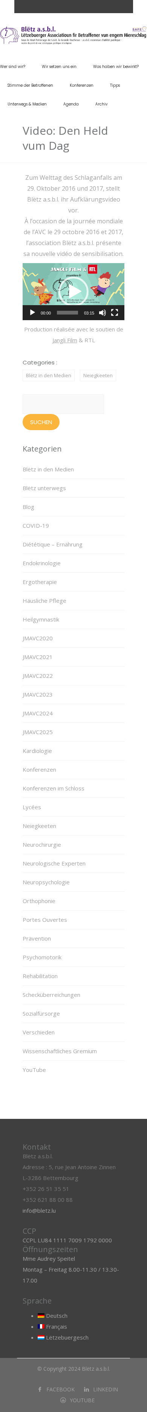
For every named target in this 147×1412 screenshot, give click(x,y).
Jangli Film (64, 340)
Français (55, 1326)
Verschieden (39, 1032)
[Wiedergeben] (32, 312)
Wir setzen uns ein (59, 66)
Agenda (71, 104)
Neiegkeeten (98, 375)
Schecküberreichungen (51, 994)
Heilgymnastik (41, 619)
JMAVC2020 (38, 638)
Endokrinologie (42, 563)
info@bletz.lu (39, 1210)
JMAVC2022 (38, 675)
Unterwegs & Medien (27, 104)
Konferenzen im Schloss (53, 788)
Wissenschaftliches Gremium (60, 1051)
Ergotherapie (40, 582)
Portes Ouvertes (45, 919)
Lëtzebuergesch (66, 1337)
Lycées (32, 807)
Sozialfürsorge (41, 1013)
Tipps (115, 85)
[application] (73, 291)
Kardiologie (37, 750)
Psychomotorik (42, 957)
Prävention (37, 938)
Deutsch (55, 1315)
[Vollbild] (114, 312)
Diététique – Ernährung (53, 544)
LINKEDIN (105, 1389)
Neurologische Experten (54, 863)
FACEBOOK (60, 1389)
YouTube (34, 1069)
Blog (28, 506)
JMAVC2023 (38, 694)
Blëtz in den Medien (48, 375)
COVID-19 (36, 525)
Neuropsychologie (46, 882)
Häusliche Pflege (44, 600)
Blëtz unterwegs (44, 488)
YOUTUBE (82, 1400)
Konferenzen (81, 85)
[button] (73, 292)
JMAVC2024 (38, 713)
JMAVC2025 (38, 732)
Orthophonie (39, 901)
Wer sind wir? (12, 66)
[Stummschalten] (102, 312)
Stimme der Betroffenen (30, 85)
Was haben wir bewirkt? (116, 66)
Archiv (101, 104)
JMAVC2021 (38, 657)
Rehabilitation (40, 976)
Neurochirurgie (42, 844)
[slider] (67, 313)
